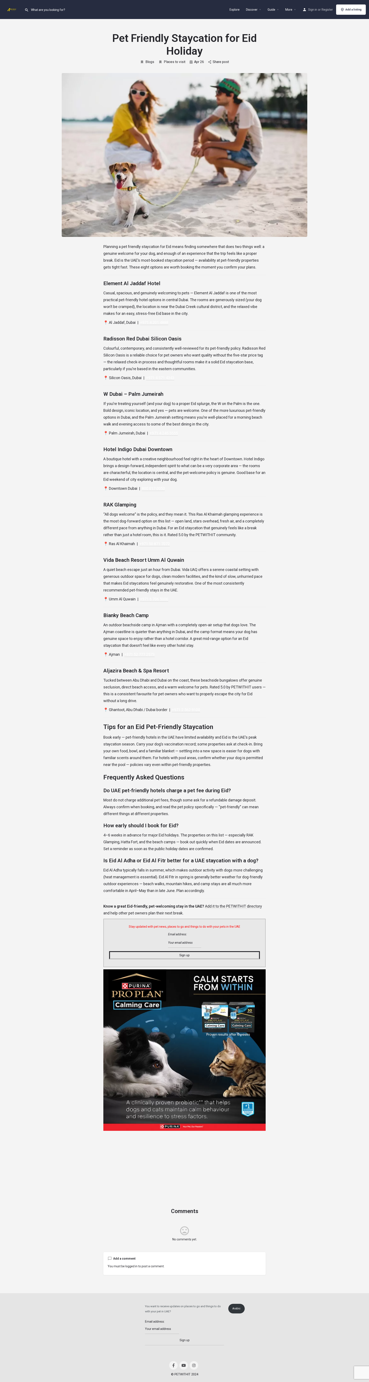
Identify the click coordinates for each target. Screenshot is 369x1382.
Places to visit (174, 62)
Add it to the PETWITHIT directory (233, 906)
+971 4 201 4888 (154, 322)
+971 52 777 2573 (139, 654)
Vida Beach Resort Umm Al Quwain (143, 560)
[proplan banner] (184, 1050)
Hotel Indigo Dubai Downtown (137, 449)
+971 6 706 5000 (154, 599)
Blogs (149, 62)
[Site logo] (12, 9)
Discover (252, 9)
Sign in (312, 9)
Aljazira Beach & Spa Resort (136, 671)
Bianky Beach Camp (126, 615)
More (288, 9)
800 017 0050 (153, 488)
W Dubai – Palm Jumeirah (133, 394)
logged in (131, 1266)
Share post (221, 62)
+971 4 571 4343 (160, 378)
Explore (235, 9)
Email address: (177, 934)
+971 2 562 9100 (186, 709)
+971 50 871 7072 (154, 543)
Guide (271, 9)
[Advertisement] (184, 1163)
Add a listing (353, 9)
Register (327, 9)
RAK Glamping (119, 505)
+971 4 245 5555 (164, 433)
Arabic (236, 1308)
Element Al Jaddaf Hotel (131, 283)
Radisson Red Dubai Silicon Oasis (142, 339)
